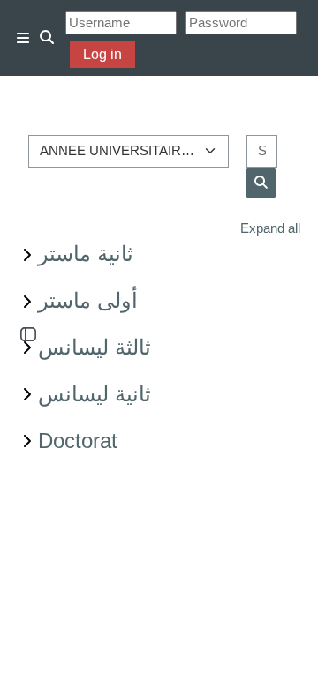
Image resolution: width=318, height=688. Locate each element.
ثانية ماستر (85, 253)
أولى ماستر (88, 300)
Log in (102, 54)
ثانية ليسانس (94, 394)
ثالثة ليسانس (94, 347)
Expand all (270, 228)
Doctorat (77, 440)
